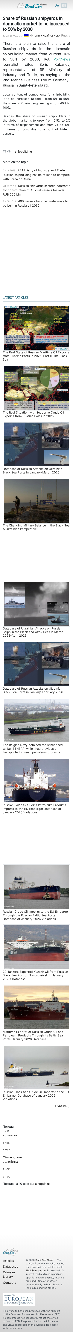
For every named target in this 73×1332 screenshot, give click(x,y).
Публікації (62, 1106)
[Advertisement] (36, 250)
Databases (10, 1266)
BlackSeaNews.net (36, 1270)
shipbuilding (23, 151)
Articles (8, 1261)
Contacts (9, 1282)
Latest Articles (16, 297)
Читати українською (44, 35)
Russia (65, 35)
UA (57, 5)
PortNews (62, 59)
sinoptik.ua (43, 1184)
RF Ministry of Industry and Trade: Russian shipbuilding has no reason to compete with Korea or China (36, 174)
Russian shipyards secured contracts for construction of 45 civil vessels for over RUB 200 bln (36, 190)
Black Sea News (44, 1260)
